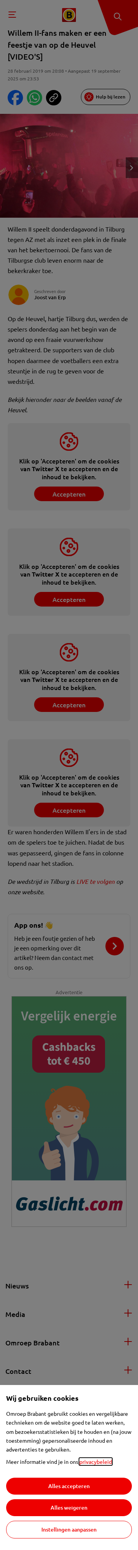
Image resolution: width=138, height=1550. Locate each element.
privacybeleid (95, 1461)
